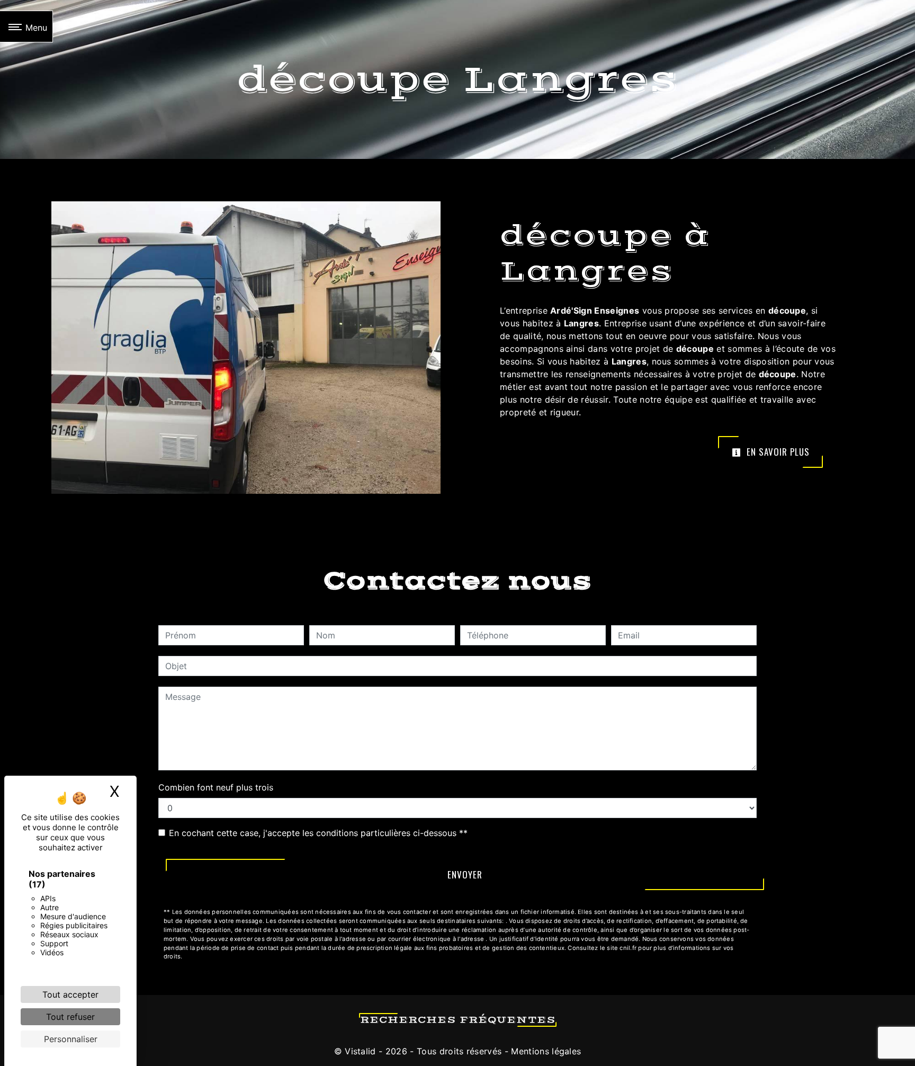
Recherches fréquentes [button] (457, 1020)
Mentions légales (544, 1051)
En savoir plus (777, 451)
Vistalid (360, 1051)
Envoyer (464, 874)
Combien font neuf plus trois (215, 787)
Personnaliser (70, 1039)
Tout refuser (70, 1016)
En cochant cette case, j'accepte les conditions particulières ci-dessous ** (318, 833)
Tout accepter (70, 994)
